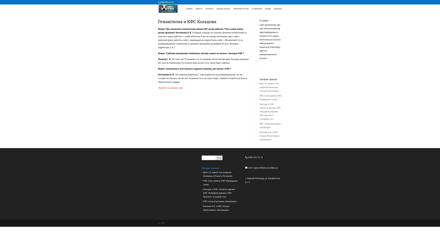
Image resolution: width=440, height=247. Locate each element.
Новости (198, 9)
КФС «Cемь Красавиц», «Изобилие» (220, 201)
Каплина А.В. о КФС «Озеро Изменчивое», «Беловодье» (270, 136)
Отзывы (268, 9)
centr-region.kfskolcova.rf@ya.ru (263, 167)
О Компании (257, 9)
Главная (189, 9)
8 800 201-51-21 (166, 2)
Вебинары (278, 9)
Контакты (209, 9)
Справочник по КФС (241, 9)
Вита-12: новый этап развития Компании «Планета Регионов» (269, 87)
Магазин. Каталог (223, 9)
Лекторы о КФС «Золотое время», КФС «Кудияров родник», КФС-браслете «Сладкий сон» (270, 111)
